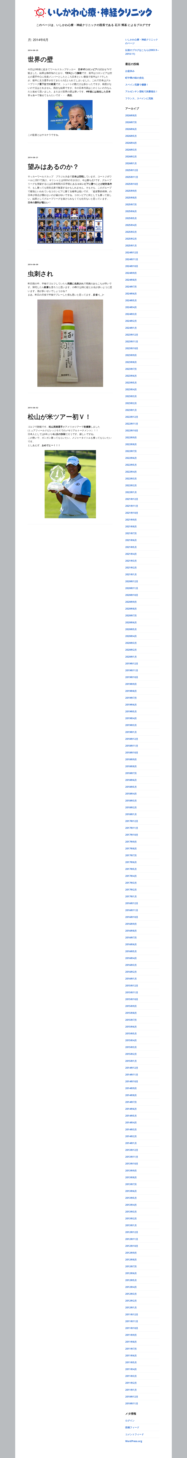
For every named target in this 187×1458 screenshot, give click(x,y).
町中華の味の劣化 (134, 77)
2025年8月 (131, 197)
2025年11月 (131, 177)
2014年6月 (131, 1108)
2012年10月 (131, 1245)
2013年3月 (131, 1211)
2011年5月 (131, 1362)
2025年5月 (131, 218)
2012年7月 (131, 1266)
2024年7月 (131, 286)
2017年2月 (131, 889)
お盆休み (130, 70)
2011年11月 (131, 1321)
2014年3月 (131, 1129)
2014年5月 (131, 1115)
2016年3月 (131, 965)
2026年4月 (131, 142)
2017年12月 (131, 821)
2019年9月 (131, 684)
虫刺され (40, 273)
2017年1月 (131, 896)
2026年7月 (131, 122)
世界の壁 (40, 58)
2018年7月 (131, 773)
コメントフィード (134, 1434)
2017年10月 (131, 834)
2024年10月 (131, 266)
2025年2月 (131, 238)
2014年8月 (131, 1095)
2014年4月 (131, 1122)
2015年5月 (131, 1033)
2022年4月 (131, 471)
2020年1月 (131, 656)
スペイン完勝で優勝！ (137, 84)
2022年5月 (131, 464)
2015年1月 (131, 1061)
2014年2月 (131, 1136)
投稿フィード (132, 1427)
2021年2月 (131, 567)
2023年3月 (131, 396)
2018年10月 (131, 752)
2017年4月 (131, 876)
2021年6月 (131, 540)
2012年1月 (131, 1307)
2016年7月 (131, 937)
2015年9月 (131, 1006)
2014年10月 (131, 1081)
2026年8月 (131, 115)
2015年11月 (131, 992)
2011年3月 (131, 1376)
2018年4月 (131, 793)
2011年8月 (131, 1341)
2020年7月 (131, 615)
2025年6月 (131, 211)
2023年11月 (131, 341)
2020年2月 (131, 649)
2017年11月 (131, 827)
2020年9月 (131, 601)
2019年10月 (131, 677)
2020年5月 (131, 629)
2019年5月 (131, 711)
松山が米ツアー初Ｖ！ (59, 416)
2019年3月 (131, 725)
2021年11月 (131, 505)
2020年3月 (131, 642)
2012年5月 (131, 1280)
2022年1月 (131, 492)
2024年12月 (131, 252)
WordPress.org (133, 1441)
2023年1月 (131, 410)
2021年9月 (131, 519)
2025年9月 (131, 190)
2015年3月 (131, 1047)
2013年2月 (131, 1218)
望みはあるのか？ (53, 166)
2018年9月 (131, 759)
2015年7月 (131, 1019)
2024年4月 (131, 307)
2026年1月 (131, 163)
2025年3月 (131, 231)
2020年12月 (131, 581)
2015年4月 (131, 1040)
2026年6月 (131, 129)
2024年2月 (131, 320)
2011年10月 (131, 1328)
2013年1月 (131, 1225)
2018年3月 (131, 800)
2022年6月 (131, 458)
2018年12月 (131, 738)
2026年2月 (131, 156)
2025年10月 (131, 184)
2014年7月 (131, 1102)
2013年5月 (131, 1197)
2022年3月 (131, 478)
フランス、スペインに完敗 (139, 98)
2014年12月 (131, 1067)
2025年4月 (131, 225)
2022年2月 (131, 485)
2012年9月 (131, 1252)
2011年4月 (131, 1369)
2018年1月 (131, 814)
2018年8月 (131, 766)
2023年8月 (131, 362)
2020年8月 (131, 608)
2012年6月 (131, 1273)
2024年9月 (131, 273)
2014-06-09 (33, 264)
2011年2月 (131, 1382)
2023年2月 (131, 403)
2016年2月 (131, 971)
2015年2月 (131, 1054)
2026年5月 (131, 135)
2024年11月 (131, 259)
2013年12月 (131, 1150)
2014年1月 (131, 1143)
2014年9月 (131, 1088)
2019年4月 (131, 718)
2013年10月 (131, 1163)
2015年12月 (131, 985)
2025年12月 (131, 170)
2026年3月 (131, 149)
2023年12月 (131, 334)
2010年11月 (131, 1403)
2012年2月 (131, 1300)
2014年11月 (131, 1074)
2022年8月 (131, 444)
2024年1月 (131, 327)
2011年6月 (131, 1355)
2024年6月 (131, 293)
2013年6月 (131, 1191)
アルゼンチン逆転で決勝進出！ (141, 91)
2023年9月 (131, 355)
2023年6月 (131, 375)
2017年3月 (131, 882)
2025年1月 (131, 245)
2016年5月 (131, 951)
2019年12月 (131, 663)
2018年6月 (131, 780)
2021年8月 (131, 526)
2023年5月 (131, 382)
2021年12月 (131, 499)
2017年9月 (131, 841)
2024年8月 (131, 279)
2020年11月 (131, 588)
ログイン (130, 1420)
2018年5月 (131, 786)
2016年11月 (131, 910)
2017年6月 (131, 862)
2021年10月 (131, 512)
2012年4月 (131, 1287)
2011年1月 (131, 1389)
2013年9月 (131, 1170)
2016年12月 (131, 903)
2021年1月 (131, 574)
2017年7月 (131, 855)
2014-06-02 (33, 408)
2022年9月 (131, 437)
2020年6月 (131, 622)
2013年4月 (131, 1204)
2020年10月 (131, 595)
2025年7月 (131, 204)
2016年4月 (131, 958)
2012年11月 (131, 1239)
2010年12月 (131, 1396)
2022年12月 (131, 416)
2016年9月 (131, 923)
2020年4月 (131, 636)
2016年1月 (131, 978)
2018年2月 (131, 807)
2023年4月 (131, 389)
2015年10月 (131, 999)
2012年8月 (131, 1259)
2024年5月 (131, 300)
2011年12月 (131, 1314)
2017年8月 (131, 848)
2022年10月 (131, 430)
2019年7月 (131, 697)
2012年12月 (131, 1232)
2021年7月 (131, 533)
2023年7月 (131, 369)
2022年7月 (131, 451)
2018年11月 (131, 745)
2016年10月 (131, 917)
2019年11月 (131, 670)
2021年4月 (131, 553)
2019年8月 (131, 691)
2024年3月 (131, 314)
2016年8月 (131, 930)
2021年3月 (131, 560)
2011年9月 (131, 1334)
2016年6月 (131, 944)
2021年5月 (131, 547)
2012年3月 (131, 1293)
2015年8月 (131, 1012)
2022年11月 (131, 423)
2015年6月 (131, 1026)
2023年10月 (131, 348)
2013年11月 (131, 1156)
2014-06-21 (33, 157)
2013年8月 (131, 1177)
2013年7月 (131, 1184)
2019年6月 (131, 704)
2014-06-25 (33, 50)
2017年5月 (131, 869)
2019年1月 (131, 732)
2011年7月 (131, 1348)
